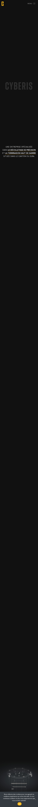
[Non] (35, 799)
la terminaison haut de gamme (20, 153)
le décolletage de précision (22, 150)
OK (20, 804)
